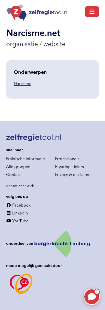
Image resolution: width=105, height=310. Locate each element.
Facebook (21, 205)
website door (20, 186)
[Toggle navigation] (92, 11)
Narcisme (22, 83)
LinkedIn (19, 212)
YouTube (20, 220)
